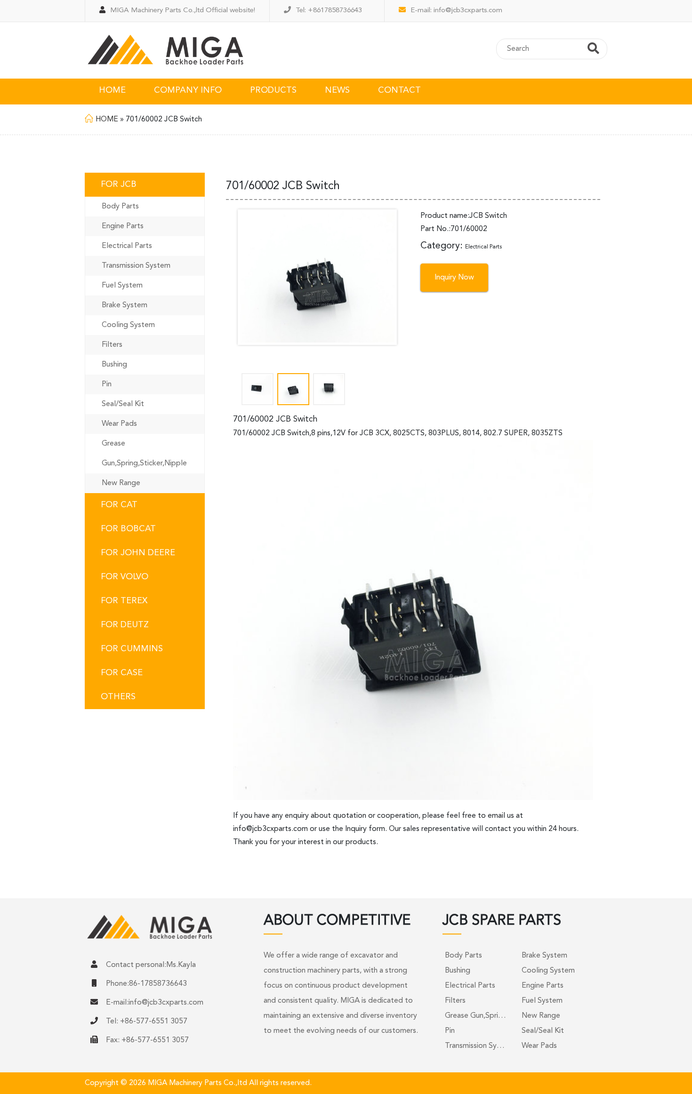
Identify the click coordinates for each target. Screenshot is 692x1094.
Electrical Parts (127, 246)
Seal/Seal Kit (123, 404)
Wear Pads (119, 424)
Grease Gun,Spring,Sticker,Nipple (144, 453)
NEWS (337, 90)
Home (107, 119)
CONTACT (399, 90)
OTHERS (118, 697)
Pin (107, 384)
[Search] (593, 50)
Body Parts (120, 206)
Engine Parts (123, 226)
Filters (112, 345)
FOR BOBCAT (128, 529)
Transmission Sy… (475, 1046)
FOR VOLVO (124, 577)
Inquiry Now (454, 277)
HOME (112, 90)
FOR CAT (119, 505)
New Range (121, 483)
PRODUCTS (273, 90)
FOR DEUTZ (125, 625)
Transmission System (136, 266)
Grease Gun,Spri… (475, 1016)
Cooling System (128, 325)
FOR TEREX (124, 601)
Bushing (114, 364)
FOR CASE (122, 673)
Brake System (124, 305)
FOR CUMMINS (132, 649)
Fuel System (122, 285)
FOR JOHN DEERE (138, 553)
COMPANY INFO (188, 90)
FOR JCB (119, 184)
